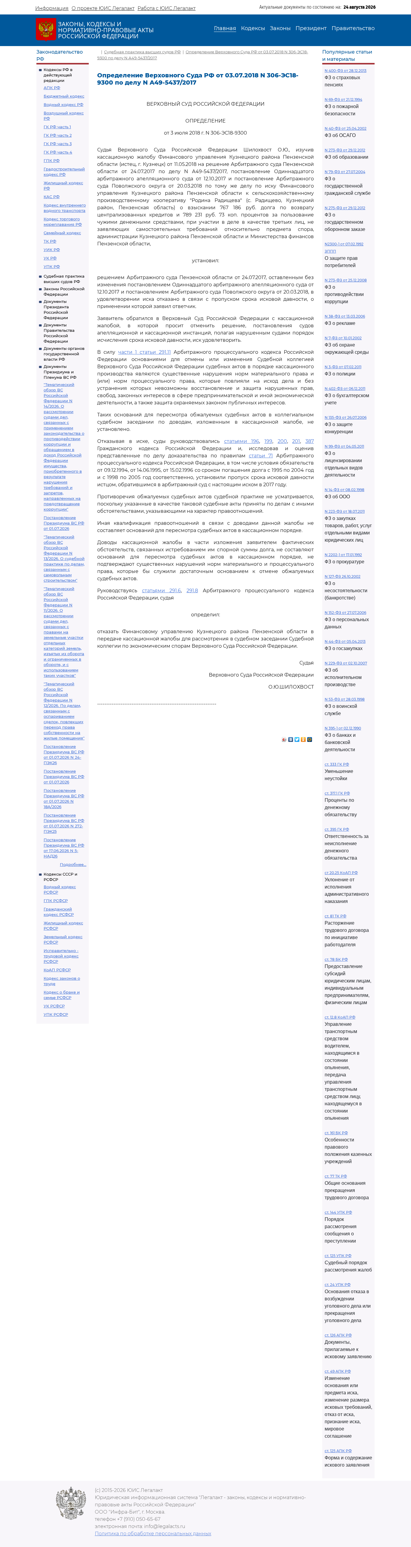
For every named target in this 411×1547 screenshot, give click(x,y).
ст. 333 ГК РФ (337, 764)
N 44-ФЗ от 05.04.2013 (345, 641)
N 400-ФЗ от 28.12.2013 (345, 70)
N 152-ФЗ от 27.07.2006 (345, 612)
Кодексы (253, 28)
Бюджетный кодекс (64, 96)
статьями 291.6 (161, 590)
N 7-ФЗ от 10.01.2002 (343, 338)
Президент (311, 28)
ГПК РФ (52, 160)
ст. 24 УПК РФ (338, 1284)
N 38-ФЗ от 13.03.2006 (345, 316)
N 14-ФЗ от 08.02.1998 (344, 489)
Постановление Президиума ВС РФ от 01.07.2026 (64, 523)
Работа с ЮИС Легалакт (167, 8)
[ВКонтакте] (291, 738)
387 (309, 441)
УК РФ (50, 258)
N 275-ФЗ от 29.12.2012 (345, 208)
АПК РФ (52, 87)
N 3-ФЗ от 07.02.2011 (343, 367)
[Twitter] (297, 738)
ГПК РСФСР (56, 900)
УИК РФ (52, 249)
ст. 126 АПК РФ (338, 1335)
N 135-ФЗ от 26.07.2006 (345, 417)
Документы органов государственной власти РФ (64, 354)
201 (296, 441)
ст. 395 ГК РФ (337, 829)
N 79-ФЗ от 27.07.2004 (345, 172)
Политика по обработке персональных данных (153, 1533)
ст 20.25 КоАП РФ (341, 872)
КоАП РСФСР (57, 969)
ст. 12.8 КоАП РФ (340, 1017)
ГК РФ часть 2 (58, 135)
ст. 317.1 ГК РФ (337, 793)
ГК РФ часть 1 (57, 126)
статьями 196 (241, 441)
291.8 (192, 590)
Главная (225, 28)
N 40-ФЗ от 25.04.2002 (345, 128)
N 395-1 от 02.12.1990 (343, 728)
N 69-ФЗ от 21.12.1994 (343, 99)
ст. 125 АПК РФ (338, 1451)
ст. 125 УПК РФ (338, 1255)
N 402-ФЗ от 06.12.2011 (345, 388)
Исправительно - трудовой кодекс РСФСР (61, 956)
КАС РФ (52, 196)
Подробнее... (73, 864)
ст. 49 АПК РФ (338, 1371)
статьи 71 (261, 456)
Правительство (353, 28)
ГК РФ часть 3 (58, 143)
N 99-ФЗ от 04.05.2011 (344, 446)
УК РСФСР (54, 1006)
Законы (280, 28)
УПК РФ (52, 266)
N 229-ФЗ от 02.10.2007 (346, 663)
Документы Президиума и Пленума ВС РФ (60, 372)
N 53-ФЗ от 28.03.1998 (345, 699)
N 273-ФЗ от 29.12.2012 (345, 150)
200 (282, 441)
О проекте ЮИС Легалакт (103, 8)
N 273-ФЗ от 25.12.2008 (346, 280)
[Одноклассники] (303, 738)
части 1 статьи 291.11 (144, 352)
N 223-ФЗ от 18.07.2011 (345, 511)
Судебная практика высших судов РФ (142, 51)
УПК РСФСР (56, 1014)
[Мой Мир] (310, 738)
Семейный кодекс (62, 232)
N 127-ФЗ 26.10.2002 (342, 576)
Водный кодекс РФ (63, 104)
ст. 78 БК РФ (336, 959)
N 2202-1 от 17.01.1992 (343, 554)
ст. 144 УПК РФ (338, 1212)
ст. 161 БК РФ (336, 1133)
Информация (52, 8)
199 (268, 441)
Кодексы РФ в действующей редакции (58, 75)
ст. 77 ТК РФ (336, 1176)
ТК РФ (50, 241)
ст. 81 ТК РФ (335, 916)
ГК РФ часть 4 (58, 152)
